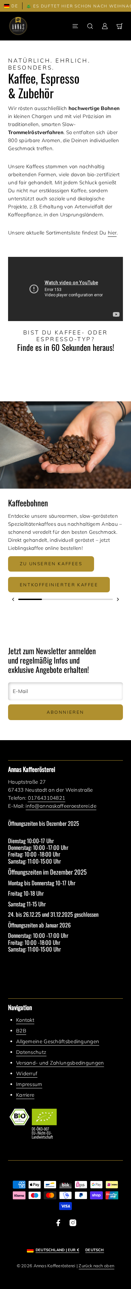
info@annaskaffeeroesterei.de (61, 806)
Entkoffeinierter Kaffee (59, 584)
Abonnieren (65, 712)
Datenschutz (31, 1052)
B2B (21, 1030)
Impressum (29, 1084)
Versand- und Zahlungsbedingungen (60, 1063)
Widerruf (26, 1073)
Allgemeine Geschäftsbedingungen (57, 1041)
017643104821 (47, 798)
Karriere (25, 1095)
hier (112, 232)
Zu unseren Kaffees (51, 563)
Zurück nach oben (96, 1265)
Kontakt (25, 1020)
